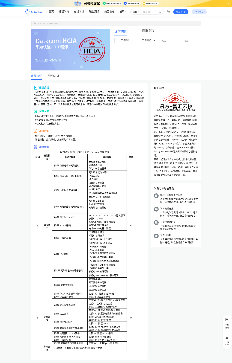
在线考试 (79, 11)
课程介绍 (36, 76)
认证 (42, 23)
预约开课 (53, 76)
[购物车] (168, 12)
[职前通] (35, 12)
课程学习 (64, 11)
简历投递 (109, 11)
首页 (51, 11)
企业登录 (199, 11)
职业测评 (94, 11)
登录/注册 (181, 11)
